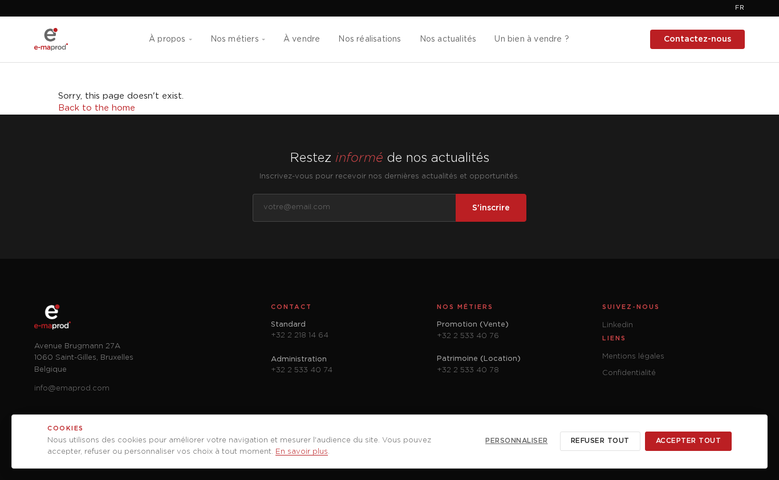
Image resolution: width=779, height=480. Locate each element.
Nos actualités (448, 39)
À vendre (301, 39)
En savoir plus (301, 452)
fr (740, 8)
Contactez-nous (697, 39)
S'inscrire (491, 208)
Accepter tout (688, 441)
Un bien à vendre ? (531, 39)
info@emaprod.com (71, 388)
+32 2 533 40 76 (468, 336)
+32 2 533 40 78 (468, 370)
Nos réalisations (369, 39)
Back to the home (96, 108)
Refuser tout (600, 441)
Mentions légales (633, 356)
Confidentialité (629, 373)
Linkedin (617, 325)
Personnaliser (516, 441)
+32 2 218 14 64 (299, 335)
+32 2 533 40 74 (301, 370)
